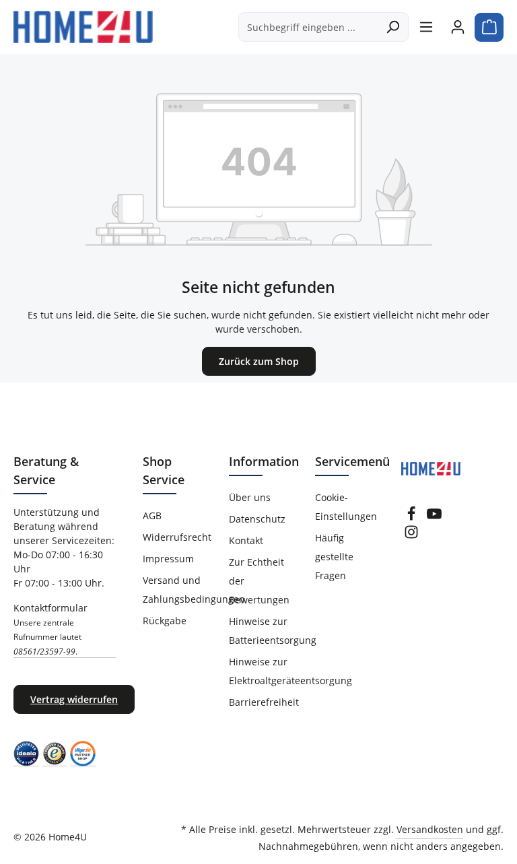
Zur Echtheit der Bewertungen (259, 581)
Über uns (250, 497)
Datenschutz (257, 518)
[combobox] (308, 27)
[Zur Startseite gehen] (83, 27)
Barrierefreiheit (264, 702)
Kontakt (246, 540)
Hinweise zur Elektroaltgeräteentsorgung (290, 671)
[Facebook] (411, 517)
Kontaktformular (50, 629)
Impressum (168, 558)
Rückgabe (164, 620)
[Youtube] (434, 517)
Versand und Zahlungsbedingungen (194, 589)
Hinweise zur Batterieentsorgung (272, 630)
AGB (152, 515)
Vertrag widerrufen (74, 699)
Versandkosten (430, 829)
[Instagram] (411, 535)
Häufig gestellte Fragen (334, 556)
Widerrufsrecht (177, 537)
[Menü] (425, 27)
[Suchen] (393, 27)
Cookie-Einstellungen (346, 507)
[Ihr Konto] (457, 27)
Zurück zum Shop (259, 361)
